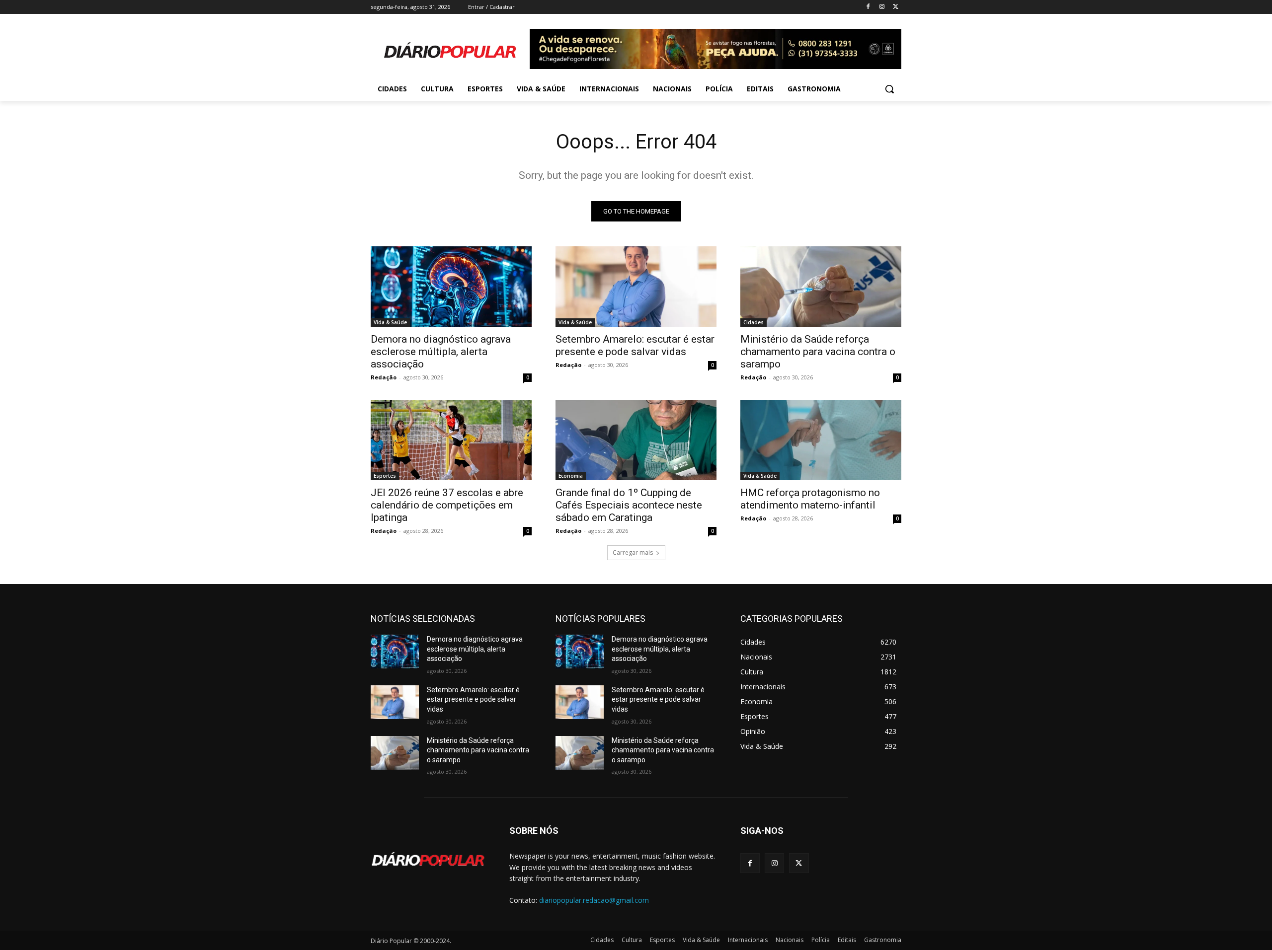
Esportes (385, 475)
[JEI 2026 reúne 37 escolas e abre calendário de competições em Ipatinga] (451, 440)
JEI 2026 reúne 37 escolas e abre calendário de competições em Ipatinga (447, 505)
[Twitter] (895, 7)
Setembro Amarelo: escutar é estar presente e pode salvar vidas (635, 345)
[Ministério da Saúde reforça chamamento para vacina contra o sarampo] (820, 286)
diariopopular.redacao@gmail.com (594, 900)
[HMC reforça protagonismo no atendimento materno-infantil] (820, 440)
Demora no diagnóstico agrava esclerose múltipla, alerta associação (441, 351)
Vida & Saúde (390, 322)
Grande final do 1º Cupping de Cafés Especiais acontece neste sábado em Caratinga (629, 505)
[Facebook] (868, 7)
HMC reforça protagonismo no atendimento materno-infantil (810, 499)
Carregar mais (633, 552)
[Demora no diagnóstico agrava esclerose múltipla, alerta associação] (451, 286)
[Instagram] (881, 7)
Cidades (753, 322)
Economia (570, 475)
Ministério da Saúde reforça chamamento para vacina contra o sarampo (817, 351)
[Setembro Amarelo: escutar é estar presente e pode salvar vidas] (636, 286)
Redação (384, 377)
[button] (889, 89)
